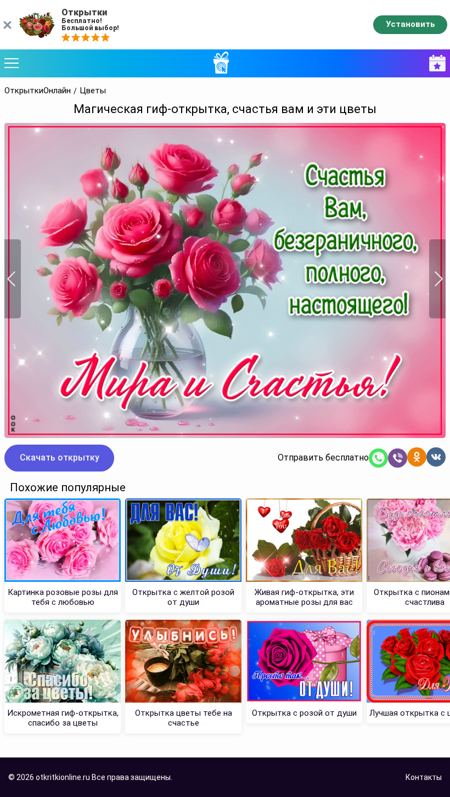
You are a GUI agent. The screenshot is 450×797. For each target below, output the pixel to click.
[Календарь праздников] (435, 63)
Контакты (424, 777)
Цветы (93, 91)
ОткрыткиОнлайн (37, 91)
